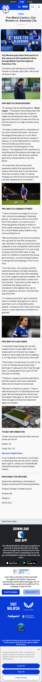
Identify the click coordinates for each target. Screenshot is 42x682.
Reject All (21, 672)
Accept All (21, 666)
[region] (21, 664)
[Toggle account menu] (39, 7)
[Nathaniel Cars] (13, 616)
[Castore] (28, 606)
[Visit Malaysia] (13, 606)
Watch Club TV (31, 592)
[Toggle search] (32, 7)
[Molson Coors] (28, 616)
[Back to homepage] (5, 9)
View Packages (10, 592)
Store (29, 2)
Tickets (13, 2)
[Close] (38, 649)
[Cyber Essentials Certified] (21, 627)
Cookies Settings (21, 678)
